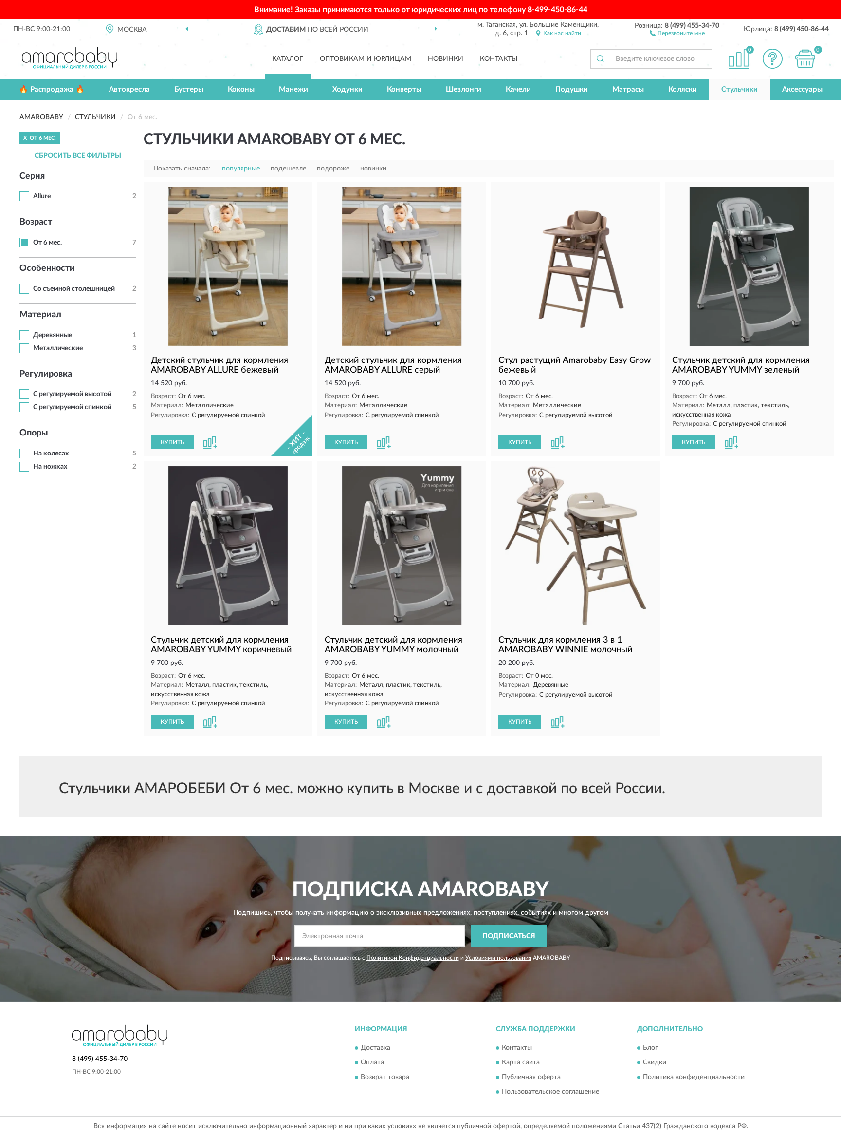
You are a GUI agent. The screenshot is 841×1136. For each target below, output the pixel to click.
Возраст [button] (35, 222)
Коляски (682, 89)
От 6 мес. (47, 242)
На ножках (50, 466)
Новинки (445, 59)
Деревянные (52, 335)
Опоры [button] (33, 433)
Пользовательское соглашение (550, 1091)
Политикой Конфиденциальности (412, 958)
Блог (650, 1047)
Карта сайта (521, 1062)
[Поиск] (600, 59)
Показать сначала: (182, 168)
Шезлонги (463, 89)
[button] (677, 33)
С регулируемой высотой (72, 394)
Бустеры (188, 89)
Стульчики (739, 89)
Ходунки (347, 89)
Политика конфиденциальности (694, 1077)
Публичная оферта (531, 1077)
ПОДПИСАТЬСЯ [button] (508, 936)
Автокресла (129, 89)
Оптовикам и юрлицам (365, 59)
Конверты (404, 89)
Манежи (293, 89)
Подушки (571, 89)
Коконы (241, 89)
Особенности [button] (47, 268)
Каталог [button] (287, 59)
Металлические (58, 348)
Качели (518, 89)
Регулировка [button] (45, 374)
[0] (805, 59)
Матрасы (628, 89)
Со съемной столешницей (74, 288)
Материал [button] (40, 314)
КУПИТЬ (172, 442)
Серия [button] (32, 176)
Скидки (654, 1062)
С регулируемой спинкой (72, 407)
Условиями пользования (498, 958)
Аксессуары (802, 89)
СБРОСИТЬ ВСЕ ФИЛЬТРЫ (78, 155)
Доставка (375, 1047)
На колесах (51, 453)
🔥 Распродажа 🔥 (52, 89)
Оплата (372, 1062)
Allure (42, 196)
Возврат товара (385, 1077)
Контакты (499, 59)
